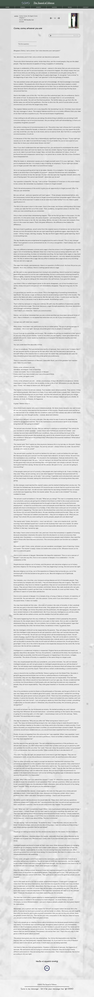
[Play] (50, 35)
